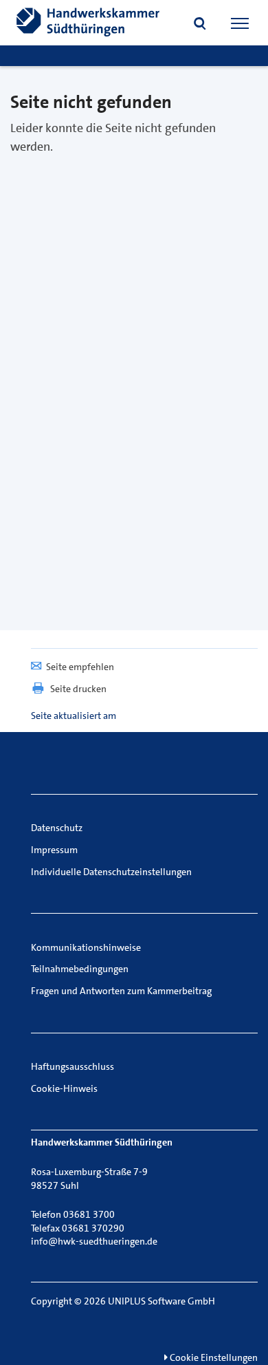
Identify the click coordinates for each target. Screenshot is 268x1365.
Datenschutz (56, 827)
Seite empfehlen (80, 666)
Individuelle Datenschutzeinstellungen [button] (111, 872)
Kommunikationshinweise (86, 947)
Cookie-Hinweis (64, 1088)
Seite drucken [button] (78, 688)
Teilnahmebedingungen (80, 969)
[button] (200, 25)
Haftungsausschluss (72, 1066)
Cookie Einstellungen (213, 1357)
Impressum (54, 849)
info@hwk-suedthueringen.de (94, 1241)
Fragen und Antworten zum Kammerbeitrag (121, 991)
